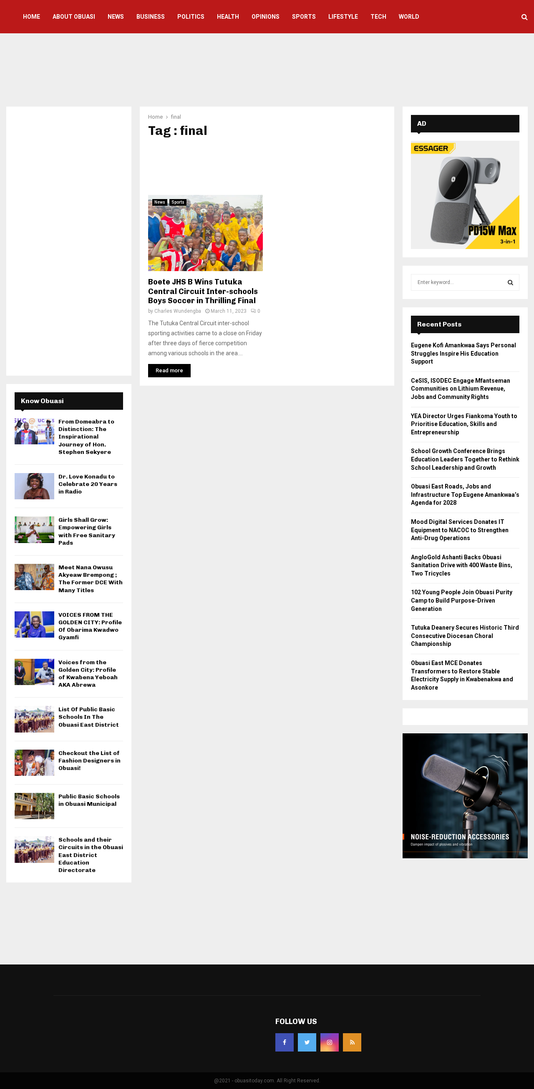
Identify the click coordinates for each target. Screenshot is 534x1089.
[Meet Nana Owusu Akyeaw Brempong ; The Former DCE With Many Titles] (34, 577)
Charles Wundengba (177, 311)
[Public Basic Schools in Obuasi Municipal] (34, 806)
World (409, 16)
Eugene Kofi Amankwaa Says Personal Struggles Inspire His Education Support (463, 353)
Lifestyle (343, 16)
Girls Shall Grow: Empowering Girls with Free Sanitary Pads (86, 531)
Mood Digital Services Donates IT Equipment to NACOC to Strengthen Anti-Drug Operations (460, 529)
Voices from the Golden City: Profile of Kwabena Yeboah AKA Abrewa (88, 674)
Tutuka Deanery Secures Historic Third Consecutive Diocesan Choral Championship (465, 635)
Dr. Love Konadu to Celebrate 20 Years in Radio (87, 484)
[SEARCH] (510, 282)
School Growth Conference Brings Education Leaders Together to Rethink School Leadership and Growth (465, 459)
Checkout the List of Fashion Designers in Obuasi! (89, 761)
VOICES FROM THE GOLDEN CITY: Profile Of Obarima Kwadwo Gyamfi (90, 626)
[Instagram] (329, 1042)
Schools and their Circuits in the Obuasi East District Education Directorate (90, 855)
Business (150, 16)
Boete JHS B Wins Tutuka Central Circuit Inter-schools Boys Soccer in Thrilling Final (203, 291)
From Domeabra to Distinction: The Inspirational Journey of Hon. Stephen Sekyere (86, 437)
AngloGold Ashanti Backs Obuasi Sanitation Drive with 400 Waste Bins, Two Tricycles (461, 565)
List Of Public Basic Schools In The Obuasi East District (88, 717)
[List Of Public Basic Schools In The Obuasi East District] (34, 719)
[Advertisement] (267, 68)
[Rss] (352, 1042)
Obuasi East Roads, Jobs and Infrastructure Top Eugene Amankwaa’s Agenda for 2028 (465, 494)
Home (31, 16)
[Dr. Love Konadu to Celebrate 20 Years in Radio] (34, 486)
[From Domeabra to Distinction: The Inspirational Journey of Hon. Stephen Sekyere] (34, 431)
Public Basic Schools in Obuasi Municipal (89, 800)
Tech (378, 16)
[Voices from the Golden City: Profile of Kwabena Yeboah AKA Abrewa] (34, 672)
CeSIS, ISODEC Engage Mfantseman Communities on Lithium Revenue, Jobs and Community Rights (460, 388)
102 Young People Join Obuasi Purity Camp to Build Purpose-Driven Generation (461, 600)
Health (228, 16)
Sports (304, 16)
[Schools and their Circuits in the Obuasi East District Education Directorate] (34, 849)
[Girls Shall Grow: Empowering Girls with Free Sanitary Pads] (34, 529)
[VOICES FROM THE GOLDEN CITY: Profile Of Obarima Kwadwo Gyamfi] (34, 624)
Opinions (266, 16)
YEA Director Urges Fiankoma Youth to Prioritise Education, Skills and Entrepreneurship (464, 424)
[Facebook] (284, 1042)
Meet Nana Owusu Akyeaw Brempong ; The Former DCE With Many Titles (90, 579)
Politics (190, 16)
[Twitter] (307, 1042)
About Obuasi (74, 16)
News (116, 16)
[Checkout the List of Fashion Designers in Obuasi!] (34, 763)
